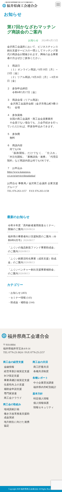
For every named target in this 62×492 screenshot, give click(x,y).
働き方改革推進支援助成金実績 (16, 415)
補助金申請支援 (13, 389)
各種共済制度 (41, 371)
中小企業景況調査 (43, 382)
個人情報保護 (41, 403)
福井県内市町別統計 (44, 387)
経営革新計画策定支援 (16, 371)
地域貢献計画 (11, 409)
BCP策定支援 (11, 375)
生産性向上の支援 (14, 384)
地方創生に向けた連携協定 (16, 424)
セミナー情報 (18, 297)
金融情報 (9, 367)
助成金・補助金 (19, 302)
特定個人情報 (41, 398)
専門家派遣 (10, 393)
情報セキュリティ (43, 407)
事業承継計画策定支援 (16, 380)
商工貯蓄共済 (41, 367)
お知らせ (15, 293)
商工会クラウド (13, 398)
